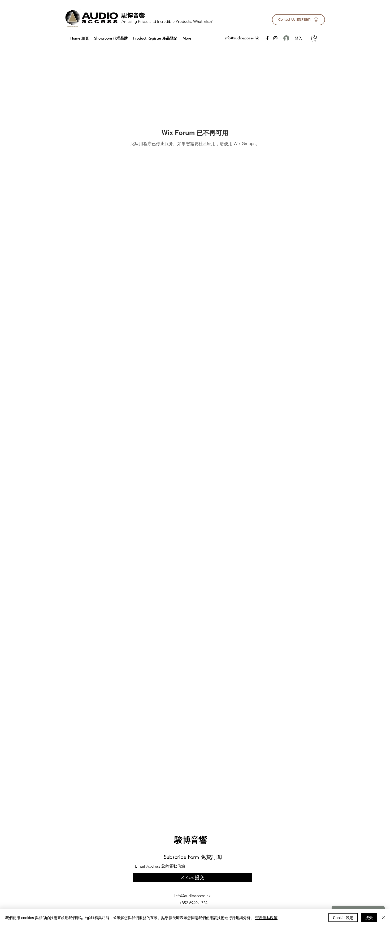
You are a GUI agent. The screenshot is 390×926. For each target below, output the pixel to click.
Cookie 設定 (343, 917)
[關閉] (383, 917)
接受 (369, 917)
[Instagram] (275, 38)
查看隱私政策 (266, 917)
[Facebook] (267, 38)
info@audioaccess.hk (241, 38)
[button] (314, 38)
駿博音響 (133, 15)
